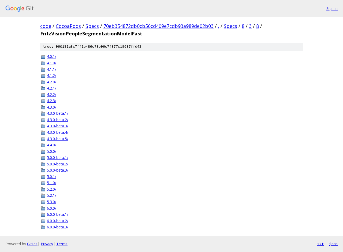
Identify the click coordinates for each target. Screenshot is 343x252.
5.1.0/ (51, 182)
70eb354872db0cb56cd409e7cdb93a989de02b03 (158, 26)
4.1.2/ (51, 75)
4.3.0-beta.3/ (57, 125)
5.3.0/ (51, 201)
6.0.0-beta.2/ (57, 220)
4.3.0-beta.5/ (57, 138)
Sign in (332, 8)
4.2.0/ (51, 81)
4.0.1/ (51, 56)
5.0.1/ (51, 176)
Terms (62, 243)
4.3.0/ (51, 107)
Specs (92, 26)
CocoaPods (68, 26)
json (333, 243)
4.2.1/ (51, 88)
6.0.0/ (51, 208)
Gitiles (32, 243)
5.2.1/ (51, 195)
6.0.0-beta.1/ (57, 214)
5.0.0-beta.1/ (57, 157)
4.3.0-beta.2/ (57, 119)
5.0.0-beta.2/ (57, 163)
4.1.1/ (51, 69)
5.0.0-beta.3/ (57, 170)
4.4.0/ (51, 144)
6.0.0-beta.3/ (57, 226)
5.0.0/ (51, 151)
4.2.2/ (51, 94)
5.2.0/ (51, 189)
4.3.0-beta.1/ (57, 113)
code (45, 26)
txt (320, 243)
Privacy (47, 243)
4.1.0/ (51, 62)
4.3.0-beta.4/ (57, 132)
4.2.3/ (51, 100)
